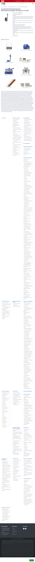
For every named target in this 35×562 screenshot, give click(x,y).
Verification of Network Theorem (16, 132)
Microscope (26, 152)
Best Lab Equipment (26, 143)
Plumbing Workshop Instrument (16, 444)
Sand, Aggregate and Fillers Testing (13, 6)
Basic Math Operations (5, 398)
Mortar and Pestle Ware (16, 394)
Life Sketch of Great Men (27, 354)
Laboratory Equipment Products (27, 154)
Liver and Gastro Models (27, 406)
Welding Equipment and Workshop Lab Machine (16, 436)
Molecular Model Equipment (28, 140)
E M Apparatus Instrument (17, 144)
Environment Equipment (6, 512)
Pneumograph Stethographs (28, 234)
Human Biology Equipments (28, 137)
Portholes (25, 373)
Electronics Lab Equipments (4, 459)
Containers (15, 477)
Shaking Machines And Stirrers (27, 289)
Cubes (3, 409)
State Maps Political (27, 362)
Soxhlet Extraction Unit (27, 192)
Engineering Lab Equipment (28, 301)
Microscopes (21, 541)
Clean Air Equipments (27, 181)
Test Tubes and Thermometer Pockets (26, 434)
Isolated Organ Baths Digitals (28, 242)
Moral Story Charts (27, 348)
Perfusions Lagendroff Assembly (27, 246)
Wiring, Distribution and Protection (5, 482)
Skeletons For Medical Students (27, 398)
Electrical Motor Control (5, 484)
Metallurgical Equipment (27, 302)
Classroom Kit (4, 425)
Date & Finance (4, 418)
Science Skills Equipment (6, 516)
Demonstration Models (16, 135)
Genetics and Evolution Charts (27, 327)
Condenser (25, 449)
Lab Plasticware (15, 458)
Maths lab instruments (5, 392)
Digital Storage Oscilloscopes (6, 465)
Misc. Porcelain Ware (16, 392)
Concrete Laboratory (16, 446)
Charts (25, 314)
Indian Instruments (5, 302)
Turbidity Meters (26, 202)
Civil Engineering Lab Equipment (26, 313)
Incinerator (25, 305)
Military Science (26, 358)
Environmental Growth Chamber (27, 279)
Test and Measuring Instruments (16, 154)
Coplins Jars (26, 447)
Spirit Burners (26, 438)
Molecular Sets (15, 473)
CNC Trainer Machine (27, 378)
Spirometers (26, 235)
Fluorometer (26, 206)
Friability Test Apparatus (27, 209)
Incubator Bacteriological (27, 172)
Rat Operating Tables (27, 227)
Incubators (25, 178)
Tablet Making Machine (27, 164)
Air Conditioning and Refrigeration (26, 384)
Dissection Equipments (27, 129)
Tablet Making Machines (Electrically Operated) (27, 264)
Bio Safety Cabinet (27, 274)
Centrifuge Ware (15, 480)
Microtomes (4, 305)
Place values (4, 404)
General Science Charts (27, 324)
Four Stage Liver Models (27, 410)
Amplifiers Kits (15, 134)
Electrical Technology (5, 480)
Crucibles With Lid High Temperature (16, 403)
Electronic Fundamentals (6, 475)
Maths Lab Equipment (5, 391)
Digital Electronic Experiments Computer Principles (16, 125)
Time (3, 415)
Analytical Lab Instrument (27, 157)
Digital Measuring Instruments (15, 150)
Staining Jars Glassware (27, 435)
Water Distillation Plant (27, 282)
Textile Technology (16, 454)
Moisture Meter (26, 189)
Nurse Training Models (27, 419)
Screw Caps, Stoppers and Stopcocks (27, 443)
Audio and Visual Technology (6, 476)
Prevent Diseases (26, 334)
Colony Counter (26, 203)
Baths (25, 182)
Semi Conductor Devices (17, 139)
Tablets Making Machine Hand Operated (27, 269)
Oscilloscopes (4, 472)
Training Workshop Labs (27, 379)
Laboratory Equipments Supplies (17, 301)
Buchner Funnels (15, 404)
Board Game (4, 422)
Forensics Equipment (27, 465)
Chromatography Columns (28, 450)
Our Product (5, 6)
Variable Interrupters (27, 253)
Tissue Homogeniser (27, 188)
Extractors (25, 446)
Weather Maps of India (27, 344)
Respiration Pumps (27, 223)
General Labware (15, 471)
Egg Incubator (26, 171)
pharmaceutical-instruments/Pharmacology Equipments (27, 297)
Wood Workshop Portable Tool (17, 432)
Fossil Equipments (5, 513)
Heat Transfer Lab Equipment (28, 308)
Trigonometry (4, 421)
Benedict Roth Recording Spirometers (27, 238)
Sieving (3, 318)
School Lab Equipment (27, 149)
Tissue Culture (15, 464)
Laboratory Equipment (16, 303)
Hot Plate (25, 179)
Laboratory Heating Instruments (5, 309)
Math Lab (11, 541)
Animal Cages (15, 478)
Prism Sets (25, 376)
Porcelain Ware (15, 391)
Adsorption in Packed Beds (28, 317)
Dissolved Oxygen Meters (28, 200)
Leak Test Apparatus (27, 214)
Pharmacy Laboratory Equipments (26, 221)
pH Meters (25, 196)
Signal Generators (5, 462)
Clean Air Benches (26, 273)
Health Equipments (27, 136)
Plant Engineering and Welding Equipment (17, 434)
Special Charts (26, 347)
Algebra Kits (4, 395)
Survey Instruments (27, 304)
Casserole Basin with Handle (17, 399)
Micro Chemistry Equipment (28, 472)
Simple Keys (26, 249)
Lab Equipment (26, 468)
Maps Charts (26, 361)
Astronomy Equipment (5, 510)
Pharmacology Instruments (28, 163)
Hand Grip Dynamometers (28, 257)
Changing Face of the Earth (28, 341)
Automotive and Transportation (26, 386)
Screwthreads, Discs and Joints (27, 440)
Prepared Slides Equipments (28, 119)
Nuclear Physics (15, 152)
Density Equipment (27, 488)
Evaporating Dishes (16, 395)
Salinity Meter (26, 199)
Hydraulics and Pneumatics (17, 449)
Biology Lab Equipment (4, 541)
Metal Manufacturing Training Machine (17, 451)
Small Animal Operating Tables (27, 229)
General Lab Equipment (16, 306)
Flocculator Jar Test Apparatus (26, 216)
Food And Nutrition (26, 331)
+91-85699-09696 (4, 534)
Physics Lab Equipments (27, 485)
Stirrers (25, 431)
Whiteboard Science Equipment (5, 520)
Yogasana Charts (26, 337)
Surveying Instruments (27, 185)
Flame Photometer (27, 161)
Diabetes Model (26, 402)
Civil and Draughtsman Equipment (27, 365)
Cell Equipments (26, 126)
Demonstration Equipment (28, 461)
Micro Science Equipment (28, 474)
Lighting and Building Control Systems (6, 490)
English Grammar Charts (27, 357)
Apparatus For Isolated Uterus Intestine (27, 166)
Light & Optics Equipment (28, 500)
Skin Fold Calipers (26, 259)
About (13, 532)
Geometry (3, 405)
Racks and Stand (15, 467)
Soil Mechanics (15, 447)
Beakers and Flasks (27, 453)
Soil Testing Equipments (27, 369)
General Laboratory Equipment (26, 293)
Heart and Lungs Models (27, 417)
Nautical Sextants (26, 375)
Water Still (25, 168)
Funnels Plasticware (16, 470)
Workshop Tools (15, 442)
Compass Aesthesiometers (28, 256)
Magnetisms (26, 481)
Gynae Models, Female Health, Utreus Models (28, 409)
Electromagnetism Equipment (26, 492)
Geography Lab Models (6, 507)
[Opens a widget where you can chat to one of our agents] (31, 560)
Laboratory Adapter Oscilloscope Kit (26, 455)
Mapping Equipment (5, 509)
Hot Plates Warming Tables (28, 285)
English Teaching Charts (27, 355)
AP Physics (25, 484)
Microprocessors (15, 146)
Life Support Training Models (28, 420)
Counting (3, 401)
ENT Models (26, 399)
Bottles (14, 474)
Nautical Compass (26, 366)
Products (14, 529)
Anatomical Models (26, 394)
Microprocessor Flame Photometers (27, 219)
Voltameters (26, 430)
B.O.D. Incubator (26, 169)
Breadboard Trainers (5, 469)
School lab (8, 541)
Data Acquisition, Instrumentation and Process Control (6, 487)
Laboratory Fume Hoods (27, 276)
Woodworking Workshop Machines (16, 430)
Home (2, 6)
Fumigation (25, 277)
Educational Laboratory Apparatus (5, 317)
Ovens (25, 281)
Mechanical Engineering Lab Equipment (27, 381)
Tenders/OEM (15, 531)
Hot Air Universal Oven (27, 175)
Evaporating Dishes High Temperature (16, 397)
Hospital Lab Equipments (27, 391)
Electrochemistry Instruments (26, 160)
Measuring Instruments (5, 312)
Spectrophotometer (27, 294)
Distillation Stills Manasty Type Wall (6, 314)
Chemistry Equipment (27, 460)
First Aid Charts (26, 335)
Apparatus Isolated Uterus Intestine (27, 271)
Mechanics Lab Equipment (28, 499)
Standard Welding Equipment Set (17, 439)
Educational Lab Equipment (28, 146)
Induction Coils (26, 250)
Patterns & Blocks (5, 411)
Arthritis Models (26, 413)
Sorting (3, 402)
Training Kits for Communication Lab (16, 122)
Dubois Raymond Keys (27, 247)
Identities (3, 419)
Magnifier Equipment (27, 122)
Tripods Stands (26, 372)
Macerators (26, 260)
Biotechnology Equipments (28, 125)
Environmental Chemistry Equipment (27, 464)
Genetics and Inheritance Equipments (27, 134)
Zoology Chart (26, 320)
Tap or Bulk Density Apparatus (26, 213)
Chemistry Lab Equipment (27, 458)
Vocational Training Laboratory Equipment (16, 428)
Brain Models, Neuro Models (28, 405)
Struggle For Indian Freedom (28, 351)
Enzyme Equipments (27, 132)
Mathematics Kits (5, 394)
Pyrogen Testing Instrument (28, 210)
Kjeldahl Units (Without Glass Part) (27, 194)
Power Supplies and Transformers (16, 120)
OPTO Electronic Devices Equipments (17, 148)
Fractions (3, 412)
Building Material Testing (27, 388)
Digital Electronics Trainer (6, 466)
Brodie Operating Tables (27, 224)
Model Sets (25, 475)
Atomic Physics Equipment (28, 487)
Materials (25, 471)
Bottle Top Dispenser (27, 316)
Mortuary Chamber (27, 191)
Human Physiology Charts (28, 328)
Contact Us (14, 534)
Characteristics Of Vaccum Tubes (17, 143)
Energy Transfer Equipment (28, 495)
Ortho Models (26, 416)
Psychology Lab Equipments (6, 304)
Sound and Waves (26, 503)
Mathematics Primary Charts (28, 338)
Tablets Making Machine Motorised (27, 266)
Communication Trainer (5, 468)
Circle (3, 414)
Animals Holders (26, 231)
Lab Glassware (25, 427)
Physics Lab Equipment (27, 478)
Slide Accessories (16, 463)
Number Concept (4, 408)
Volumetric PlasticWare (16, 460)
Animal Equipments (27, 123)
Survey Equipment (26, 368)
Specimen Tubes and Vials (28, 437)
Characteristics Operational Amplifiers (17, 130)
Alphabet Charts (26, 345)
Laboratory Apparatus (5, 301)
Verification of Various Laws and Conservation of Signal (17, 137)
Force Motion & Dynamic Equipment (27, 497)
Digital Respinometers (27, 239)
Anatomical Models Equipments (26, 424)
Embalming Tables (27, 226)
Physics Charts (26, 323)
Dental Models (26, 395)
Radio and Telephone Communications (5, 479)
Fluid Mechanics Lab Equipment (26, 310)
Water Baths (26, 284)
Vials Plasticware (15, 461)
